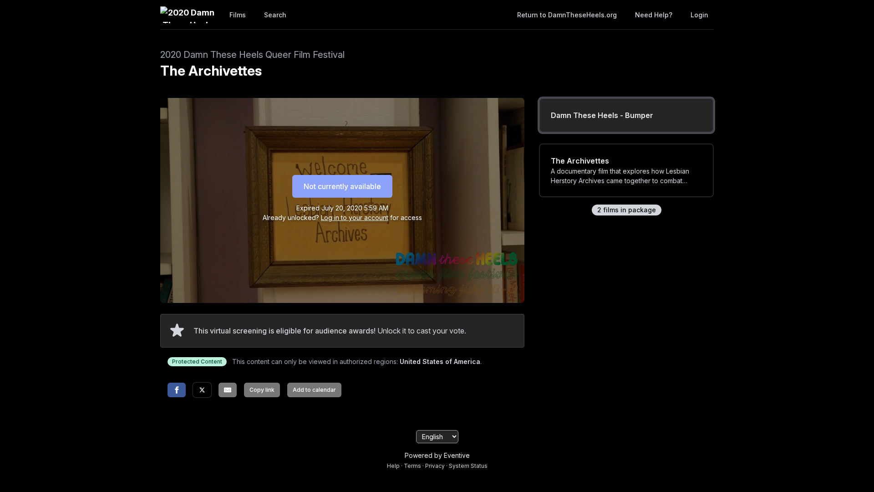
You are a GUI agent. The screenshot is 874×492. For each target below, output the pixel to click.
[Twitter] (202, 390)
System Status (468, 465)
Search (275, 15)
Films (237, 15)
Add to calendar (314, 389)
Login (699, 15)
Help (393, 465)
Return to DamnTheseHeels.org (567, 15)
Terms (412, 465)
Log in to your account (354, 217)
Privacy (435, 465)
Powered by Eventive (437, 455)
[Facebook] (177, 390)
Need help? (653, 15)
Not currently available (342, 186)
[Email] (227, 390)
